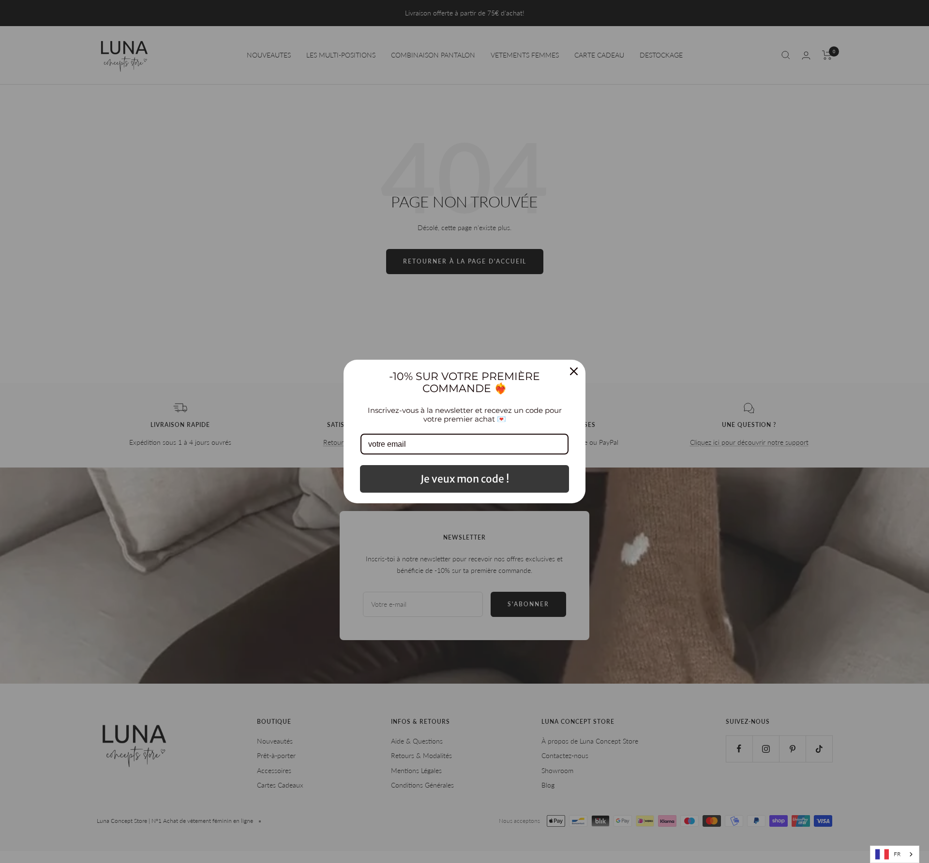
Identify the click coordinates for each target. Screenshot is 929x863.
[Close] (573, 371)
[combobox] (894, 854)
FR (897, 854)
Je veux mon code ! (464, 478)
